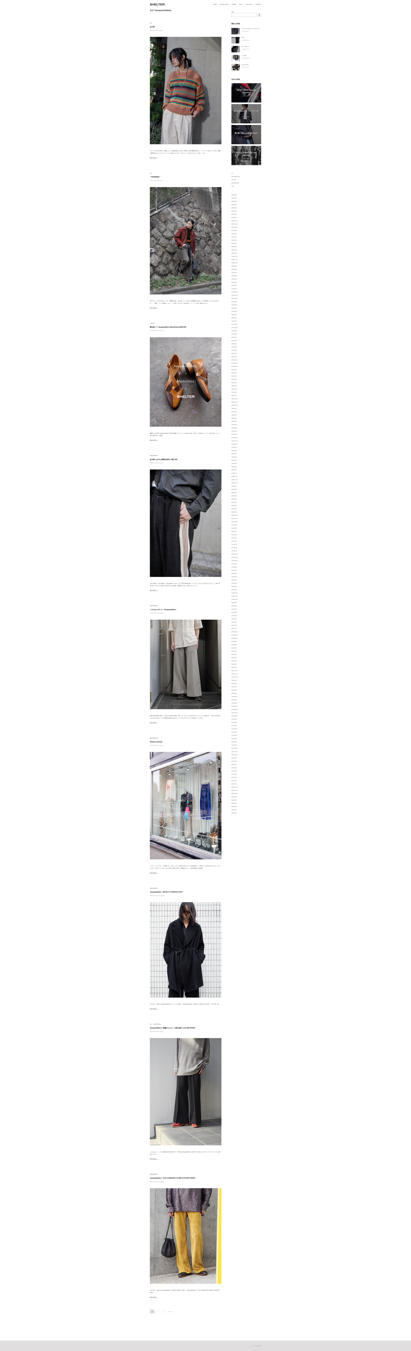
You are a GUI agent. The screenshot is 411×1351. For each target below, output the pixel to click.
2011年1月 (234, 784)
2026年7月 (234, 198)
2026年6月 (234, 201)
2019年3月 (234, 466)
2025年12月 (234, 220)
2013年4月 (234, 696)
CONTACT (258, 4)
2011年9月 (234, 758)
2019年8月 (234, 450)
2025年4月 (234, 243)
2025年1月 (234, 253)
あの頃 (152, 27)
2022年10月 (234, 327)
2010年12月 (234, 787)
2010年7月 (234, 803)
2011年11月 (234, 751)
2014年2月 (234, 664)
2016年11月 (234, 557)
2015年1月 (234, 628)
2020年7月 (234, 415)
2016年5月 (234, 576)
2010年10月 (234, 793)
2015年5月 (234, 615)
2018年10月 (234, 483)
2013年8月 (234, 683)
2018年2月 (234, 508)
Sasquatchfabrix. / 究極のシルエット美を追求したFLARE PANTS (172, 1028)
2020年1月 (234, 434)
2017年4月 (234, 541)
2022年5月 (234, 343)
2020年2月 (234, 431)
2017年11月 (234, 518)
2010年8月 (234, 800)
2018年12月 (234, 476)
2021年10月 (234, 366)
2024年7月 (234, 272)
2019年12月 (234, 437)
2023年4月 (234, 311)
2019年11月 (234, 441)
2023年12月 (234, 292)
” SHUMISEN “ (155, 177)
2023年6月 (234, 305)
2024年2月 (234, 285)
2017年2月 (234, 547)
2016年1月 (234, 589)
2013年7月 (234, 686)
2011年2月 (234, 780)
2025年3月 (234, 246)
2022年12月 (234, 324)
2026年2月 (234, 214)
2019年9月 (234, 447)
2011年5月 (234, 771)
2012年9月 (234, 719)
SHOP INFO (249, 4)
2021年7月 (234, 376)
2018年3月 (234, 505)
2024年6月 (234, 275)
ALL (151, 23)
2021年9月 (234, 369)
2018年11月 (234, 479)
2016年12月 (234, 554)
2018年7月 (234, 492)
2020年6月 (234, 418)
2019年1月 (234, 473)
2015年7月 (234, 609)
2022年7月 (234, 337)
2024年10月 (234, 262)
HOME (215, 4)
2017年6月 (234, 534)
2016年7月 (234, 570)
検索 (232, 12)
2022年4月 (234, 347)
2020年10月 (234, 405)
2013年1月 (234, 706)
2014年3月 (234, 661)
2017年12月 (234, 515)
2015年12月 (234, 593)
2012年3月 (234, 738)
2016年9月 (234, 563)
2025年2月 (234, 250)
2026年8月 (234, 195)
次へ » (170, 1311)
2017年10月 (234, 521)
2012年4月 (234, 735)
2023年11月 (234, 295)
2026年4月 (234, 208)
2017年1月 (234, 551)
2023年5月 (234, 308)
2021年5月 (234, 382)
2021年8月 (234, 373)
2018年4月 (234, 502)
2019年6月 (234, 457)
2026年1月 (234, 217)
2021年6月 (234, 379)
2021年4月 (234, 386)
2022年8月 (234, 334)
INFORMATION (154, 738)
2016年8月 (234, 567)
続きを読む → (154, 158)
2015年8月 (234, 606)
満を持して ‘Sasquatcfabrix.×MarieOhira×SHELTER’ (168, 327)
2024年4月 (234, 282)
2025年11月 (234, 224)
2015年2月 (234, 625)
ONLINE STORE (224, 4)
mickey (162, 330)
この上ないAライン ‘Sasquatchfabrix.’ (163, 609)
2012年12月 (234, 709)
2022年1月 (234, 356)
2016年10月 (234, 560)
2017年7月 (234, 531)
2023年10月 (234, 298)
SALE (232, 186)
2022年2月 (234, 353)
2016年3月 (234, 583)
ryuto (161, 30)
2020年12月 (234, 398)
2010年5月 (234, 809)
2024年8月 (234, 269)
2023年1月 (234, 321)
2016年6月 (234, 573)
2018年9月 (234, 486)
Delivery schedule (156, 742)
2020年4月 (234, 424)
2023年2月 (234, 317)
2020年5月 (234, 421)
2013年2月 (234, 703)
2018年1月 (234, 512)
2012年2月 (234, 741)
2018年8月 (234, 489)
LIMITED (152, 323)
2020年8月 (234, 411)
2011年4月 (234, 774)
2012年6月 (234, 729)
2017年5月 (234, 538)
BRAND (234, 4)
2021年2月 (234, 392)
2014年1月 (234, 667)
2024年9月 (234, 266)
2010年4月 (234, 813)
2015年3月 (234, 622)
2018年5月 (234, 499)
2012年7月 (234, 725)
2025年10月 (234, 227)
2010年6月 (234, 806)
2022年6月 (234, 340)
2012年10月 (234, 716)
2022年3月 (234, 350)
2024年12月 (234, 256)
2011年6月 (234, 767)
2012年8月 (234, 722)
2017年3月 (234, 544)
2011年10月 (234, 754)
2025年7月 (234, 237)
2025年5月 (234, 240)
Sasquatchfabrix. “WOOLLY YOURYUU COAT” (166, 892)
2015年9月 (234, 602)
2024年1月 (234, 288)
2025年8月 (234, 233)
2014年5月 (234, 654)
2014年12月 (234, 631)
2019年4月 (234, 463)
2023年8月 (234, 301)
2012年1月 (234, 745)
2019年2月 (234, 470)
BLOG (241, 4)
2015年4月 (234, 619)
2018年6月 (234, 495)
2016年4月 (234, 580)
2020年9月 (234, 408)
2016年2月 (234, 586)
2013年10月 (234, 677)
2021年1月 (234, 395)
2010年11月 (234, 790)
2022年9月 (234, 330)
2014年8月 (234, 644)
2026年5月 (234, 204)
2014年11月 (234, 635)
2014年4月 (234, 657)
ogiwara (162, 895)
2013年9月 (234, 680)
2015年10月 (234, 599)
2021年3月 (234, 389)
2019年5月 (234, 460)
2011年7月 (234, 764)
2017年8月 (234, 528)
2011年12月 (234, 748)
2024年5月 (234, 279)
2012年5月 (234, 732)
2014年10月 (234, 638)
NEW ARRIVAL (154, 455)
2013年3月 (234, 699)
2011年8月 (234, 761)
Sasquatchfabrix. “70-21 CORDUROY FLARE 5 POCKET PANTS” (173, 1178)
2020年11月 (234, 402)
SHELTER (258, 1345)
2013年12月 (234, 670)
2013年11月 (234, 673)
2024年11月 (234, 259)
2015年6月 (234, 612)
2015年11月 (234, 596)
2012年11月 (234, 712)
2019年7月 (234, 453)
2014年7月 (234, 648)
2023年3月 (234, 314)
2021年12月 (234, 360)
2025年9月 (234, 230)
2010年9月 (234, 797)
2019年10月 (234, 444)
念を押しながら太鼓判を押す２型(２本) (163, 459)
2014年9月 (234, 641)
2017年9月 (234, 525)
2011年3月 (234, 777)
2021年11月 (234, 363)
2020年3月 (234, 428)
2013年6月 (234, 690)
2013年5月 (234, 693)
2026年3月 (234, 211)
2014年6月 (234, 651)
